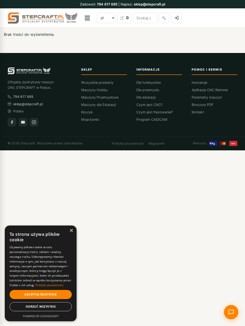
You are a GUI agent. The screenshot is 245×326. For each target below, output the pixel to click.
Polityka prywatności (128, 143)
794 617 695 (107, 4)
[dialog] (41, 273)
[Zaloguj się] (176, 18)
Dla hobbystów (148, 82)
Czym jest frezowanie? (154, 112)
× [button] (71, 230)
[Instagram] (34, 122)
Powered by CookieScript (41, 316)
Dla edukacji (146, 97)
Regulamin (157, 143)
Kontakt (198, 112)
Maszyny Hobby (94, 90)
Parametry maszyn (207, 97)
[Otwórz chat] (231, 312)
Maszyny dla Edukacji (98, 105)
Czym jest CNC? (149, 105)
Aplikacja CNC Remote (210, 90)
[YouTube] (23, 122)
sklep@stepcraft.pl (149, 4)
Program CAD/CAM (151, 119)
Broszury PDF (202, 105)
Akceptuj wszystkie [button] (40, 294)
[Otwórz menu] (87, 18)
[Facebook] (12, 122)
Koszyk (87, 112)
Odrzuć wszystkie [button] (41, 307)
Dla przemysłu (147, 90)
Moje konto (90, 119)
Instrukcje (199, 82)
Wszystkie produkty (97, 82)
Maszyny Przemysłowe (99, 97)
